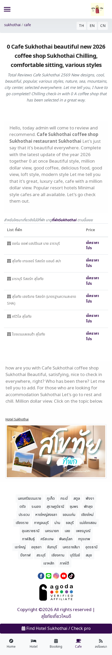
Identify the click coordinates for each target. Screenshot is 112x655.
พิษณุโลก (65, 539)
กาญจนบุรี (41, 523)
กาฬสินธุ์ (28, 539)
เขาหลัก (48, 563)
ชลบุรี (70, 523)
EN (92, 26)
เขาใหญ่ (20, 547)
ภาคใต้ (64, 563)
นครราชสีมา (71, 547)
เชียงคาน (57, 555)
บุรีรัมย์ (75, 555)
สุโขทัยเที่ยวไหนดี (56, 616)
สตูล (76, 498)
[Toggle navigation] (7, 10)
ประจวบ (24, 514)
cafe (27, 25)
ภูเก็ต (51, 498)
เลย (67, 531)
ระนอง (36, 506)
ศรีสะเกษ (47, 539)
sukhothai (12, 25)
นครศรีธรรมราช (29, 498)
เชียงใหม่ (87, 514)
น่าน (57, 523)
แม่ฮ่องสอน (87, 523)
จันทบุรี (52, 547)
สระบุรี (41, 555)
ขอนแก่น (69, 514)
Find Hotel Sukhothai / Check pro (58, 628)
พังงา (90, 498)
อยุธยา (36, 547)
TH (81, 26)
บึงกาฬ (25, 555)
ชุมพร (74, 506)
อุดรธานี (91, 547)
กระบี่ (64, 498)
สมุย (89, 555)
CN (102, 26)
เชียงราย (22, 523)
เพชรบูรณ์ (83, 531)
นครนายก (52, 531)
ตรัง (23, 506)
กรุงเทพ (84, 539)
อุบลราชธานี (30, 531)
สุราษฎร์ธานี (55, 506)
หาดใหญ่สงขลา (46, 514)
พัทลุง (88, 506)
